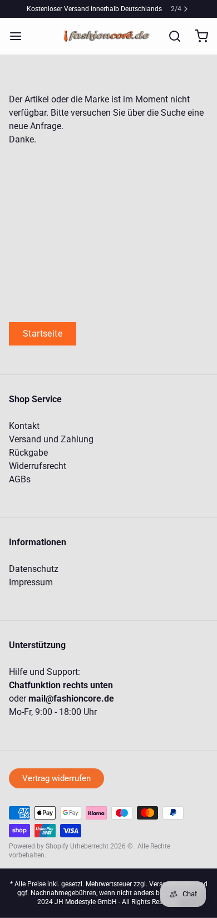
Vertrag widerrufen (56, 778)
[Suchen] (170, 36)
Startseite (42, 333)
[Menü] (20, 36)
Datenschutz (33, 569)
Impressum (31, 582)
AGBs (20, 479)
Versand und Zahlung (51, 439)
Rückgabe (28, 452)
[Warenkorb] (197, 36)
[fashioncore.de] (108, 36)
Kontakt (24, 426)
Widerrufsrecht (37, 466)
